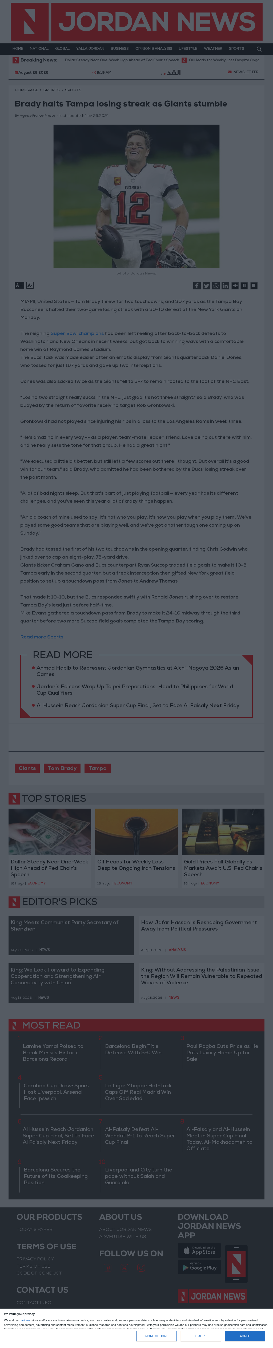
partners (25, 1320)
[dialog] (136, 1328)
